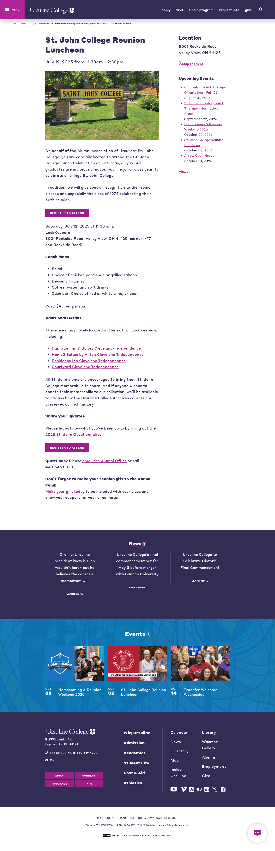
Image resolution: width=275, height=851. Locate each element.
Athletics (133, 782)
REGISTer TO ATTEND (67, 213)
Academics (135, 752)
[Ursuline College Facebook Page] (223, 789)
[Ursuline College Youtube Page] (174, 789)
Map (175, 760)
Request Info (229, 9)
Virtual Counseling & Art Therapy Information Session (203, 108)
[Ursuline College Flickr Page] (199, 789)
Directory (179, 750)
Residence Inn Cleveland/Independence (89, 360)
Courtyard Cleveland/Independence (85, 366)
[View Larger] (102, 138)
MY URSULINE (106, 817)
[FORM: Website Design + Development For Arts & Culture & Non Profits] (137, 835)
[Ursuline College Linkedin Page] (206, 789)
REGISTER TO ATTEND (67, 447)
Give (248, 9)
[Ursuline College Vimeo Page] (184, 789)
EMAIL (122, 817)
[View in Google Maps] (191, 64)
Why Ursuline (137, 732)
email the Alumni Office (104, 460)
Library (209, 732)
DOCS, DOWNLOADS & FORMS (157, 817)
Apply (166, 9)
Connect (89, 775)
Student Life (136, 762)
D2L (132, 817)
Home (16, 24)
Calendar (26, 24)
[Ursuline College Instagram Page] (191, 789)
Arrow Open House (199, 155)
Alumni (208, 757)
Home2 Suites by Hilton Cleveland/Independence (98, 354)
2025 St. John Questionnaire (72, 434)
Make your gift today (65, 491)
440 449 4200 (87, 752)
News (135, 543)
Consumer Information (100, 825)
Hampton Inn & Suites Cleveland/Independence (96, 348)
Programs (60, 783)
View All (185, 171)
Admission (134, 742)
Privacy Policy (126, 825)
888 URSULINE (61, 752)
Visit (179, 9)
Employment (214, 766)
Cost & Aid (134, 772)
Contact (56, 760)
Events (135, 633)
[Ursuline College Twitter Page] (215, 789)
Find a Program (201, 9)
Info (89, 783)
